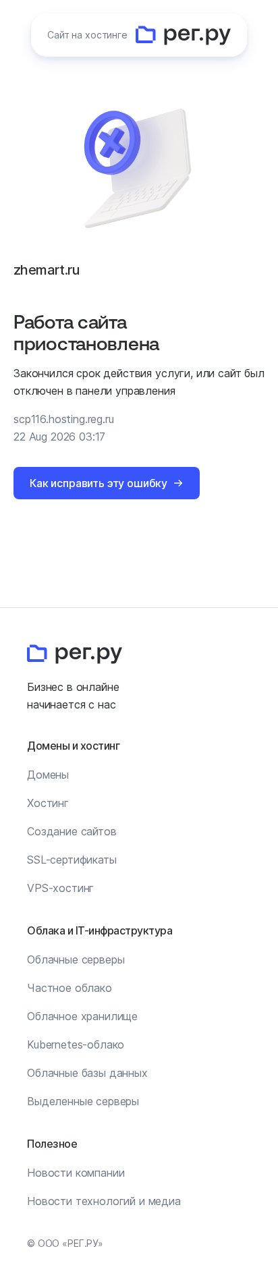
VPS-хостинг (60, 888)
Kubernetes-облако (75, 1044)
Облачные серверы (75, 959)
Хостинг (48, 803)
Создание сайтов (72, 831)
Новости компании (75, 1172)
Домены (48, 774)
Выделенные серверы (83, 1101)
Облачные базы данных (87, 1073)
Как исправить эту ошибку (98, 483)
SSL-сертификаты (72, 859)
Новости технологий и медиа (104, 1201)
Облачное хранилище (82, 1016)
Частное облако (69, 988)
